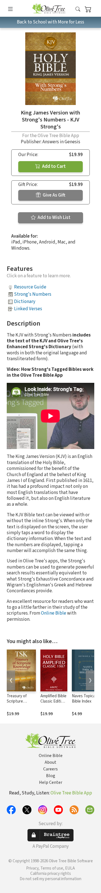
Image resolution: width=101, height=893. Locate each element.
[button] (77, 9)
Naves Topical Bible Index (84, 698)
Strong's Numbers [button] (32, 294)
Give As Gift (53, 195)
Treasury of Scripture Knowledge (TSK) (17, 704)
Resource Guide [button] (30, 287)
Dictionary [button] (24, 301)
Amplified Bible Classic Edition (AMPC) (53, 701)
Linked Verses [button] (28, 308)
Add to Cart (53, 166)
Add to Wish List (53, 217)
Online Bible (53, 613)
